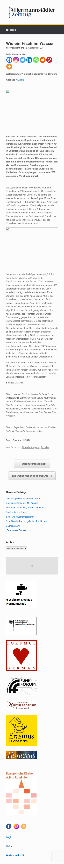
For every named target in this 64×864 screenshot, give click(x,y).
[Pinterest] (49, 60)
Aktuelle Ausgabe (30, 447)
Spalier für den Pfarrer (17, 512)
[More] (9, 67)
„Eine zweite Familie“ (16, 530)
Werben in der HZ (15, 855)
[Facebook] (9, 60)
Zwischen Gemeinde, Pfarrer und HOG (25, 507)
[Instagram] (16, 60)
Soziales (45, 447)
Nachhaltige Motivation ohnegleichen (24, 498)
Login (9, 837)
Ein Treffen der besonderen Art (32, 475)
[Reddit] (43, 60)
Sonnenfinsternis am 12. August (22, 502)
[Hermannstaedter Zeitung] (32, 12)
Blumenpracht (13, 525)
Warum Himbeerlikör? (32, 463)
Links (9, 846)
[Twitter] (23, 60)
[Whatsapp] (36, 60)
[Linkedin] (29, 60)
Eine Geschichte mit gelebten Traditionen (26, 521)
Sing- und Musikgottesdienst (20, 516)
